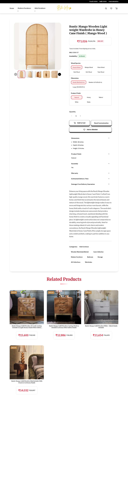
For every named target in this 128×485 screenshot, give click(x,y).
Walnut (101, 97)
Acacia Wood (76, 67)
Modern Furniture (24, 8)
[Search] (106, 8)
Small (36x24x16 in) (79, 82)
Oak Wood (76, 72)
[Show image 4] (46, 74)
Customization (113, 1)
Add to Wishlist (92, 129)
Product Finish (76, 93)
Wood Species (75, 63)
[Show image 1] (21, 74)
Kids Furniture (40, 8)
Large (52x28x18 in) (79, 87)
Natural (76, 97)
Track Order (93, 1)
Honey (89, 97)
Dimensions (75, 78)
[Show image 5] (55, 74)
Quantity (72, 112)
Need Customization (101, 123)
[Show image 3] (38, 74)
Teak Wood (101, 72)
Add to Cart (81, 123)
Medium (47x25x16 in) (95, 82)
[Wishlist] (111, 8)
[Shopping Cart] (116, 8)
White (76, 102)
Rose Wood (101, 67)
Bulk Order (103, 1)
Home (12, 8)
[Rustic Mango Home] (64, 8)
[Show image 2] (30, 74)
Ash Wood (89, 72)
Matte (88, 102)
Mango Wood (89, 67)
